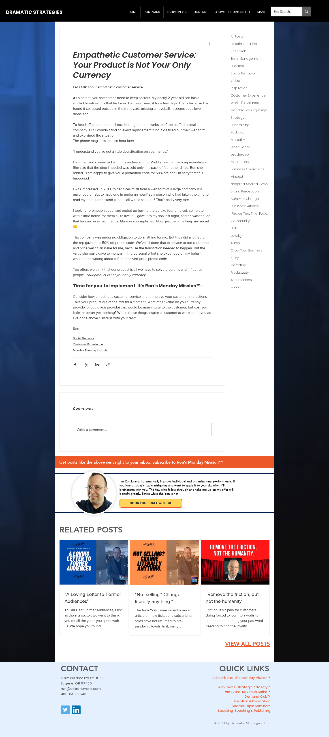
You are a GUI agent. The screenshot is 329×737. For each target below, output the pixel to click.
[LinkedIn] (76, 709)
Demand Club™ (257, 696)
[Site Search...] (306, 11)
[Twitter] (65, 709)
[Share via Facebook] (75, 365)
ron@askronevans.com (81, 688)
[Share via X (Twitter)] (86, 365)
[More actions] (209, 43)
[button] (187, 462)
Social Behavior (83, 338)
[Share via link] (108, 365)
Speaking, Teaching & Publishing (244, 710)
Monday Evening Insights (90, 350)
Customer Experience (88, 344)
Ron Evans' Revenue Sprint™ (247, 691)
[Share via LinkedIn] (97, 365)
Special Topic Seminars (251, 705)
